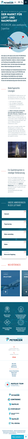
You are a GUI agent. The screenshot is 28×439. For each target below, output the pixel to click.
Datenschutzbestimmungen (20, 430)
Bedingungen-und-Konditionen (9, 432)
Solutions (14, 365)
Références (14, 367)
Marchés (14, 363)
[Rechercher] (22, 2)
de (15, 2)
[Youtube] (15, 357)
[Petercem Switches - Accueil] (2, 11)
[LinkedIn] (13, 357)
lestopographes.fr (12, 433)
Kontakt (14, 375)
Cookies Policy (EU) (21, 432)
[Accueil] (14, 339)
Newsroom (14, 372)
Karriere (14, 374)
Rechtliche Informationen (7, 430)
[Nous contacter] (19, 2)
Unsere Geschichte (14, 371)
